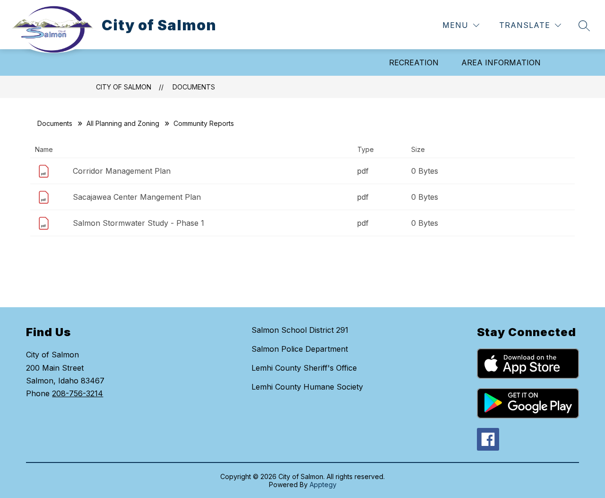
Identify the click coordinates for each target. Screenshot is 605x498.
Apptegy (323, 484)
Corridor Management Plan (122, 171)
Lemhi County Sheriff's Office (304, 368)
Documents (194, 87)
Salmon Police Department (299, 349)
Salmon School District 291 (299, 330)
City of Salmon (123, 87)
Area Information (501, 62)
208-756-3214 (77, 393)
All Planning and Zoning (122, 123)
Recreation (414, 62)
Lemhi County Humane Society (307, 386)
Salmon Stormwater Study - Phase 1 (138, 223)
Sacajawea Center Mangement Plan (137, 197)
